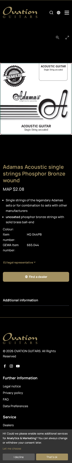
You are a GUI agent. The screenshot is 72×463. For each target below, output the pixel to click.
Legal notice (12, 386)
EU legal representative (18, 262)
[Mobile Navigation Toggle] (67, 12)
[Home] (20, 12)
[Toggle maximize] (67, 37)
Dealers (8, 425)
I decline (19, 457)
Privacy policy (13, 393)
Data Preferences (15, 406)
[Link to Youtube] (18, 366)
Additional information (20, 300)
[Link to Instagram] (11, 366)
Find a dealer (38, 277)
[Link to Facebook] (5, 366)
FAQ (6, 399)
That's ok (51, 457)
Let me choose (12, 448)
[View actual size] (57, 37)
